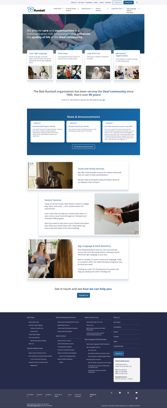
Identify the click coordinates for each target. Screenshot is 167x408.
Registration (33, 365)
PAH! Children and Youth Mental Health (40, 356)
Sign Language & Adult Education (131, 10)
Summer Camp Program (36, 325)
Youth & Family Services (71, 9)
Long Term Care (116, 9)
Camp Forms (34, 331)
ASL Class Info (92, 350)
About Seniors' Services (64, 340)
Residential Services (63, 325)
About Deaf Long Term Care (94, 322)
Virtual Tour (89, 325)
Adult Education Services (93, 359)
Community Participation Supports (68, 328)
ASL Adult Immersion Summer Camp (98, 353)
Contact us (117, 2)
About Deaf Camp (34, 322)
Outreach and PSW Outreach (66, 350)
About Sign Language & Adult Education (98, 344)
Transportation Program (65, 347)
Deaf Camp (57, 9)
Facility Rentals (118, 346)
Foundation (89, 2)
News (115, 341)
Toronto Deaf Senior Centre (65, 344)
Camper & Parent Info (36, 328)
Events (96, 2)
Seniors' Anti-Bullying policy (67, 356)
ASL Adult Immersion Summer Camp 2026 (118, 126)
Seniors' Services (98, 9)
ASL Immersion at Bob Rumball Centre (99, 356)
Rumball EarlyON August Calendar (44, 126)
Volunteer (108, 2)
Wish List (31, 344)
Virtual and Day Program (65, 331)
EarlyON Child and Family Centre (38, 362)
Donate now (128, 2)
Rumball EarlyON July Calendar (79, 126)
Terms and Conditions (78, 395)
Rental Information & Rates (38, 340)
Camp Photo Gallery (34, 334)
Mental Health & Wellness (65, 359)
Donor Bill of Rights (58, 395)
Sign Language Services (93, 347)
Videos (61, 362)
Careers (101, 2)
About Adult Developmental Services (68, 322)
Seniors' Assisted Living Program (67, 353)
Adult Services (86, 9)
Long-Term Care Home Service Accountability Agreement (95, 334)
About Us (74, 2)
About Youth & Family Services (37, 353)
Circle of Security (35, 359)
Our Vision (81, 2)
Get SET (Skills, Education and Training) (99, 362)
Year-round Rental (34, 337)
